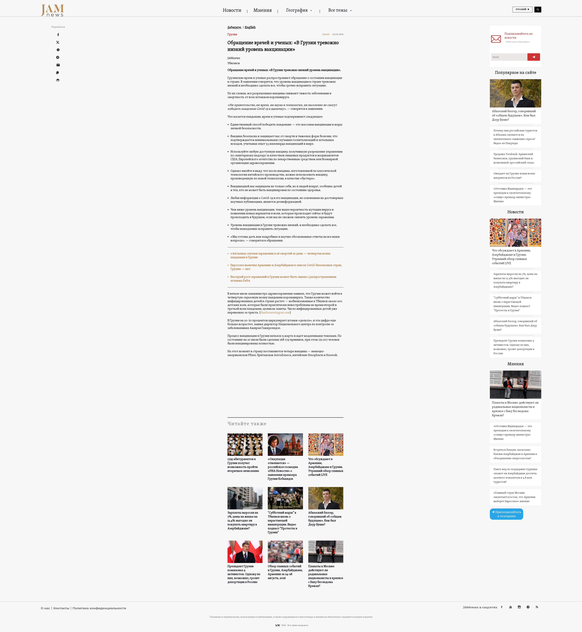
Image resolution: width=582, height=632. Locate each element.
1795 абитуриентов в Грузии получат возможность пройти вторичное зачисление (243, 465)
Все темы (337, 10)
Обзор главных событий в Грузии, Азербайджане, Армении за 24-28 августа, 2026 (285, 572)
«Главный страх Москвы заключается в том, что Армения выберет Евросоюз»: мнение (514, 497)
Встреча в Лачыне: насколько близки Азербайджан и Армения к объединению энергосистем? (515, 454)
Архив (327, 34)
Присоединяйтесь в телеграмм (508, 514)
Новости (232, 11)
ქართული (234, 27)
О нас (45, 608)
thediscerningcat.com (275, 313)
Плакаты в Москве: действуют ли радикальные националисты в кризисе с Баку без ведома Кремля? (325, 576)
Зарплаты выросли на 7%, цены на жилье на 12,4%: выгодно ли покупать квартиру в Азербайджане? (242, 521)
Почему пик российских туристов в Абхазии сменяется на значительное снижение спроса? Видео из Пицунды (515, 137)
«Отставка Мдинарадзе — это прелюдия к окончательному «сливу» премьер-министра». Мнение (512, 195)
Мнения (262, 11)
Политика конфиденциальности (99, 608)
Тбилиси (233, 63)
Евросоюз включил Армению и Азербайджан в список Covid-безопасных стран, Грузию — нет (286, 267)
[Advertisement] (285, 387)
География (297, 10)
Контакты (61, 608)
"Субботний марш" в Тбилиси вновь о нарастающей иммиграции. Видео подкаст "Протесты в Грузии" (282, 523)
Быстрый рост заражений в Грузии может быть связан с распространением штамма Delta (283, 279)
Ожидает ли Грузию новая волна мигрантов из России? (514, 176)
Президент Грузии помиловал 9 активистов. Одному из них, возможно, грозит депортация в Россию (243, 574)
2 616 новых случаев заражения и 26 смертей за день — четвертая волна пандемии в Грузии (280, 255)
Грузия (232, 34)
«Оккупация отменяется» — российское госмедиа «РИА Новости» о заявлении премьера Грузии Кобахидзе (283, 469)
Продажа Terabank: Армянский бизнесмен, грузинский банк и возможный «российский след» (513, 159)
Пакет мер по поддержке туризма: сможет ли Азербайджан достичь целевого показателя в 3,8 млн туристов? (515, 476)
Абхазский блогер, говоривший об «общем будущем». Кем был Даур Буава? (325, 519)
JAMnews (233, 58)
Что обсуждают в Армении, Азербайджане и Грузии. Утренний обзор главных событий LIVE (325, 467)
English (250, 27)
